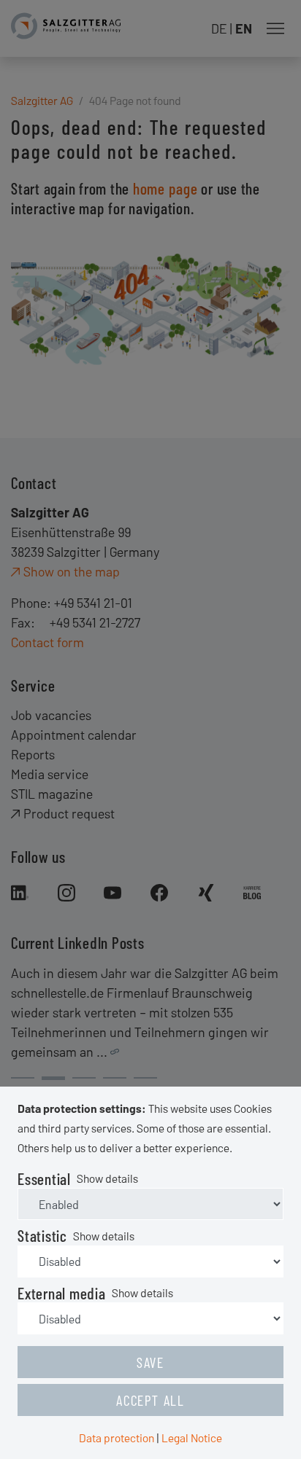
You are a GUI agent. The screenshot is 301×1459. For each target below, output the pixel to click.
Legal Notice (191, 1437)
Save (150, 1362)
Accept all (150, 1400)
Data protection (116, 1437)
